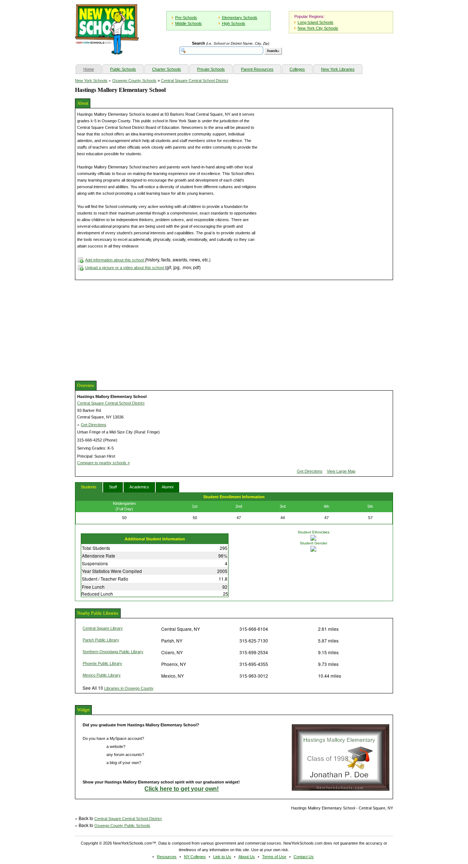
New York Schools (91, 80)
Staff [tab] (113, 487)
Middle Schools (188, 23)
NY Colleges (195, 856)
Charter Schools (166, 69)
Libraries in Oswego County (129, 688)
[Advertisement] (130, 329)
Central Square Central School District (194, 80)
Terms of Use (274, 856)
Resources (167, 856)
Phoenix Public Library (102, 663)
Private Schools (211, 69)
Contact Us (304, 856)
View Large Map (341, 471)
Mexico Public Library (102, 675)
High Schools (233, 23)
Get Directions (93, 424)
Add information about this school (115, 260)
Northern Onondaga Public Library (113, 651)
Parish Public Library (101, 640)
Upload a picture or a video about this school (125, 267)
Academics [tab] (139, 487)
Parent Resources (257, 69)
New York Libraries (338, 69)
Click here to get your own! (181, 789)
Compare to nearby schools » (103, 463)
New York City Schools (318, 28)
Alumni (167, 487)
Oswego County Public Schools (122, 825)
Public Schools (123, 69)
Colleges (297, 69)
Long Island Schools (315, 22)
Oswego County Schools (134, 80)
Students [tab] (89, 487)
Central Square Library (103, 628)
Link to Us (222, 856)
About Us (246, 856)
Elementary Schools (239, 17)
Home (92, 69)
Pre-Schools (186, 17)
